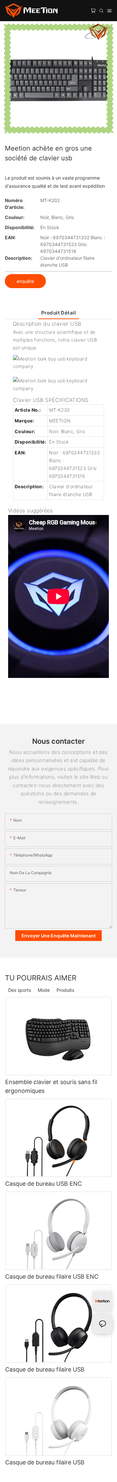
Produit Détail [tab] (58, 313)
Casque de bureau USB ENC (43, 1183)
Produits (65, 990)
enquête (25, 281)
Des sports (19, 990)
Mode (44, 990)
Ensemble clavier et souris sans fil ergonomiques (51, 1086)
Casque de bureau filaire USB (44, 1369)
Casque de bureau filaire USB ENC (51, 1276)
